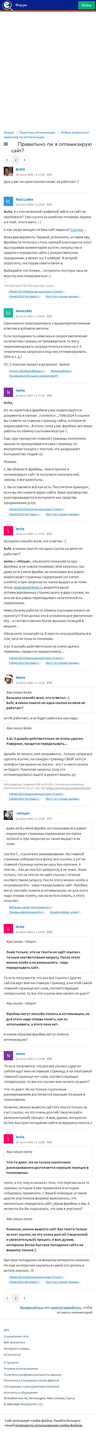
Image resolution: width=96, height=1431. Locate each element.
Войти (86, 5)
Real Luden (24, 199)
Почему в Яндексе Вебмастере (27, 371)
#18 (49, 932)
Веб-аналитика (14, 1342)
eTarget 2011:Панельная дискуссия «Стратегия (37, 291)
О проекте (11, 1362)
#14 (49, 395)
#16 (49, 683)
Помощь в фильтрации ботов (27, 912)
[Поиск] (73, 6)
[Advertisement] (48, 23)
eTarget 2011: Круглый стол (25, 296)
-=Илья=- (23, 813)
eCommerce (12, 1354)
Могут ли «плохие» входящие (63, 296)
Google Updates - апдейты (66, 912)
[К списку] (13, 145)
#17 (49, 818)
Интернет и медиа (17, 1348)
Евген (20, 677)
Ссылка (77, 229)
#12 (49, 204)
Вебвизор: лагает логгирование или (31, 907)
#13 (49, 316)
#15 (49, 534)
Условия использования (21, 1368)
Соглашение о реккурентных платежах (31, 1386)
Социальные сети (16, 1336)
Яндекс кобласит (61, 371)
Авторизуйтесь (32, 1307)
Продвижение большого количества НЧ (33, 375)
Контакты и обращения (21, 1392)
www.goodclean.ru (28, 587)
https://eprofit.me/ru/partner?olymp (68, 788)
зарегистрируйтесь (66, 1307)
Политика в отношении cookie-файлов (31, 1380)
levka (20, 528)
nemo (20, 390)
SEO (6, 1330)
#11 (49, 174)
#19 (49, 1059)
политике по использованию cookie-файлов (48, 1425)
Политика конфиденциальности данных (32, 1374)
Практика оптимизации (37, 132)
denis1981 (24, 310)
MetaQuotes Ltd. (31, 1404)
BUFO (20, 169)
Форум (9, 132)
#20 (49, 1142)
